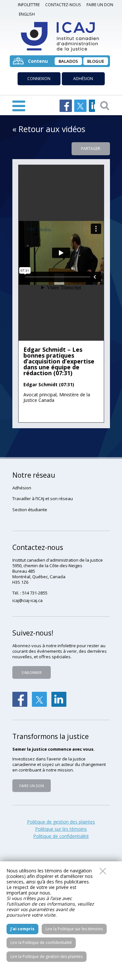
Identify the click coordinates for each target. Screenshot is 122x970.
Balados (68, 61)
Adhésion (83, 78)
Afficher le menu (18, 105)
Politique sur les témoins (61, 829)
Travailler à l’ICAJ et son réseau (42, 498)
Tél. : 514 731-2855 (29, 593)
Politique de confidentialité (61, 836)
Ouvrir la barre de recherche (105, 105)
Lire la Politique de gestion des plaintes (46, 956)
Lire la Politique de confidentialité (41, 942)
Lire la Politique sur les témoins (74, 929)
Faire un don (100, 4)
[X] (39, 699)
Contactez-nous (63, 4)
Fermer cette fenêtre (102, 871)
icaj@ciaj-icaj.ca (27, 600)
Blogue (95, 61)
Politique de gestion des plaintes (61, 822)
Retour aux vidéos (52, 128)
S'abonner (31, 672)
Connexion (38, 78)
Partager (90, 148)
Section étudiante (29, 509)
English (27, 14)
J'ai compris (22, 929)
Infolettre (29, 4)
